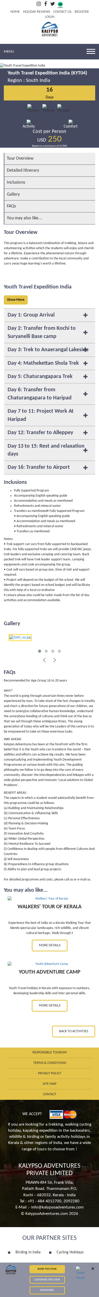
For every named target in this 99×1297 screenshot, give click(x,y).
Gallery (13, 194)
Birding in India (28, 1252)
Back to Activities (73, 1031)
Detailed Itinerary (23, 170)
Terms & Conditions (49, 1063)
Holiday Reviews (36, 12)
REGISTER (82, 12)
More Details (49, 945)
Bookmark (47, 1290)
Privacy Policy (49, 1073)
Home (15, 12)
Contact (49, 1094)
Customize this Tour (47, 1279)
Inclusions (16, 182)
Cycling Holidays (70, 1252)
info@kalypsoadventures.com (57, 1207)
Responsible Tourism (49, 1052)
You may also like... (24, 218)
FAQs (11, 206)
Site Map (49, 1084)
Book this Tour (47, 1269)
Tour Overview (20, 158)
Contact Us (62, 12)
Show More (15, 300)
